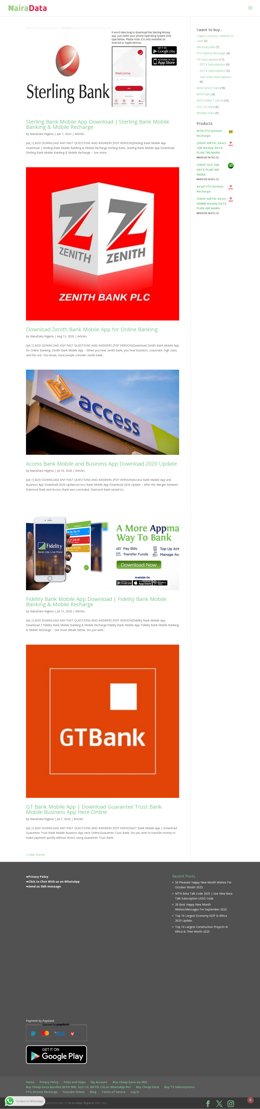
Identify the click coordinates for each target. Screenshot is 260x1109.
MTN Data (204, 94)
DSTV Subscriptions (212, 64)
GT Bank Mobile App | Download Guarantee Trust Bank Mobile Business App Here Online (94, 809)
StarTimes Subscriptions (215, 77)
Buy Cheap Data (147, 1087)
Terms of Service (113, 1092)
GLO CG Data (205, 107)
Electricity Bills (206, 47)
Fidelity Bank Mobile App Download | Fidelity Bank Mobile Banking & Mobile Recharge (96, 601)
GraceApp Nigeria (81, 1103)
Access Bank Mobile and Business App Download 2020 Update (101, 463)
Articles (79, 134)
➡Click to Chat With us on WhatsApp (53, 881)
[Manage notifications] (250, 1100)
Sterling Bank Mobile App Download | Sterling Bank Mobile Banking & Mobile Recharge (97, 124)
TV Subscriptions (207, 59)
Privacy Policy (49, 1082)
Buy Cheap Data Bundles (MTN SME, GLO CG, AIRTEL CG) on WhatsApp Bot (78, 1087)
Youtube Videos (74, 1092)
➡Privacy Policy (37, 877)
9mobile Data (205, 113)
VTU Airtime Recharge (211, 53)
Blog (93, 1092)
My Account (99, 1082)
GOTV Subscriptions (213, 71)
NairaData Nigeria (42, 134)
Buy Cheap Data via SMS (130, 1082)
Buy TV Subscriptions (179, 1087)
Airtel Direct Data (208, 88)
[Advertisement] (56, 953)
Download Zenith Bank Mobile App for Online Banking (92, 329)
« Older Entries (35, 855)
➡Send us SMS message (43, 886)
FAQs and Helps (75, 1082)
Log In (135, 1092)
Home (30, 1082)
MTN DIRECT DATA (210, 100)
